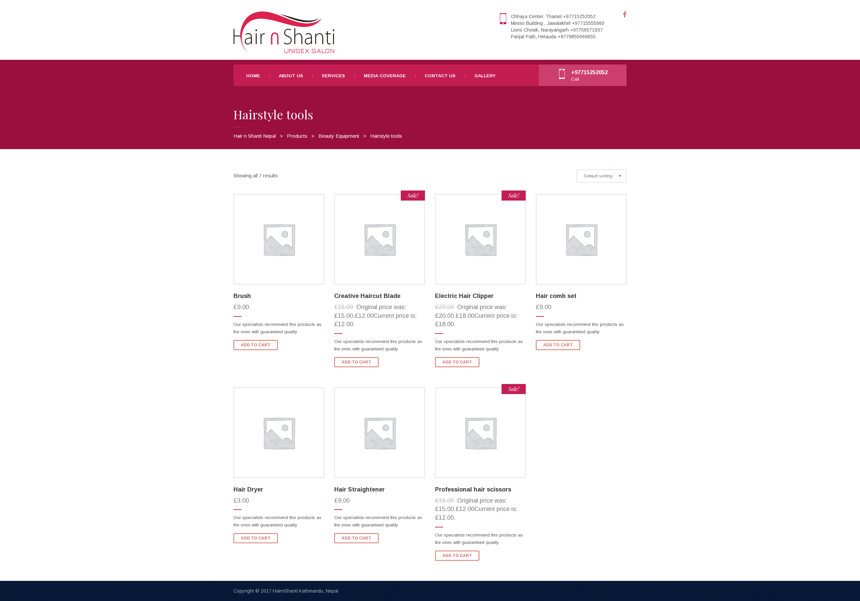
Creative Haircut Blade (367, 296)
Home (253, 75)
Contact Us (440, 75)
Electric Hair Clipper (464, 296)
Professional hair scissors (473, 489)
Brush (242, 296)
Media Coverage (385, 75)
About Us (291, 75)
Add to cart (255, 345)
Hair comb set (556, 296)
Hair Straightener (359, 489)
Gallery (485, 75)
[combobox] (601, 176)
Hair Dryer (248, 489)
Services (333, 75)
